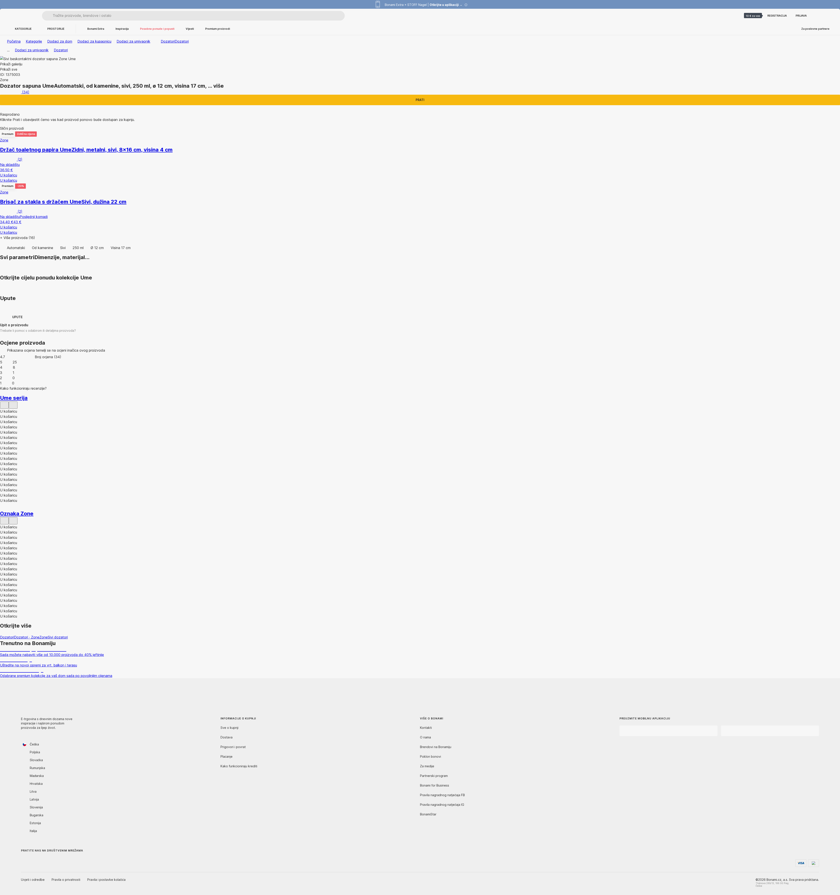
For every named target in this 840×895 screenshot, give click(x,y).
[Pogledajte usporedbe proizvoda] (817, 15)
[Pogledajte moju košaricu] (827, 15)
